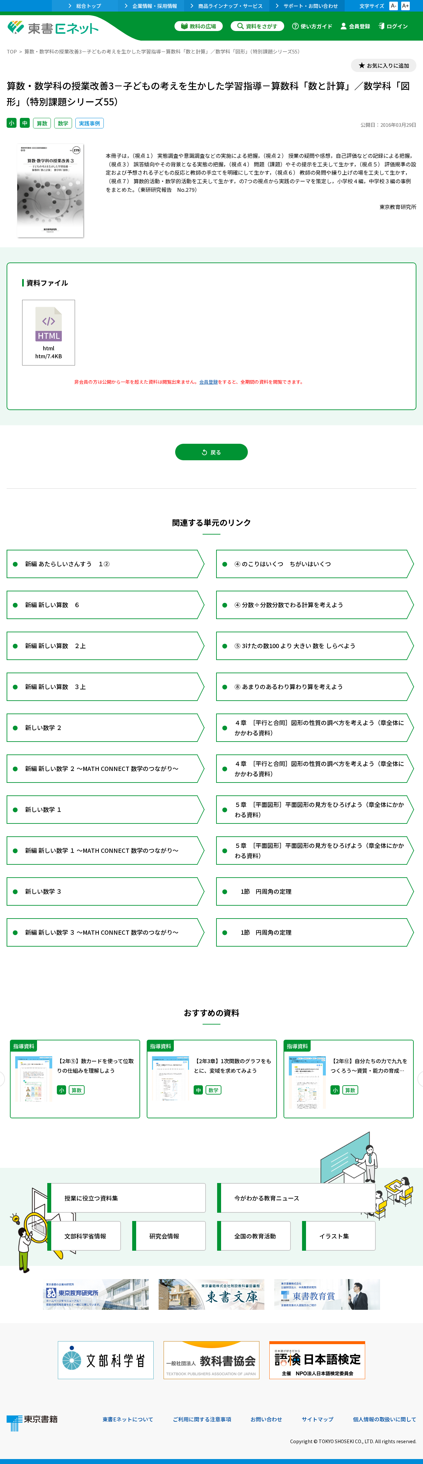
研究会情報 (164, 1236)
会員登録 (359, 26)
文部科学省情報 (85, 1236)
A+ (405, 6)
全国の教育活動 (255, 1236)
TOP (12, 51)
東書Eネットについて (127, 1419)
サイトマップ (317, 1419)
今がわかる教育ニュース (266, 1198)
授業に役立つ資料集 (91, 1198)
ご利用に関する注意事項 (202, 1419)
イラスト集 (334, 1236)
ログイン (397, 26)
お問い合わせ (266, 1419)
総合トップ (88, 5)
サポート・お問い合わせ (311, 5)
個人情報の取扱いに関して (384, 1419)
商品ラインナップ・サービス (230, 5)
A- (393, 6)
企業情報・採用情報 (155, 5)
